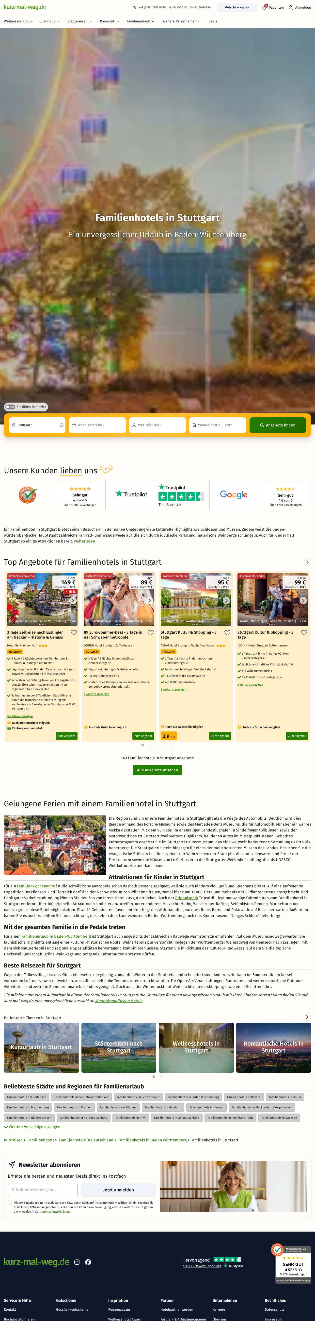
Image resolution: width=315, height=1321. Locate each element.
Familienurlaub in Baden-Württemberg (56, 936)
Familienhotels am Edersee (118, 1107)
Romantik (107, 21)
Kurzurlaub (47, 21)
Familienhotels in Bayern (244, 1097)
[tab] (153, 1076)
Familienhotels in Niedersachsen (29, 1117)
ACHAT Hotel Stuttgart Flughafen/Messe (188, 645)
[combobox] (37, 425)
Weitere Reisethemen (179, 21)
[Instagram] (76, 1263)
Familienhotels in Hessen (206, 1107)
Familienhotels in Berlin (285, 1097)
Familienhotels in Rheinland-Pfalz (230, 1117)
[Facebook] (88, 1263)
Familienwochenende (36, 886)
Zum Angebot (66, 736)
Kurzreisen (14, 1140)
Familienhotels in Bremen (74, 1107)
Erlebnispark (186, 898)
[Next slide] (307, 1017)
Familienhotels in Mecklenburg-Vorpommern (262, 1107)
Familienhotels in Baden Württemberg (193, 1097)
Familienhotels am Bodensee (26, 1097)
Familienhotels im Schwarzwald (138, 1097)
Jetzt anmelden (118, 1190)
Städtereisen (77, 21)
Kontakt (10, 1309)
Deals (212, 21)
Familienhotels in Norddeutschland (83, 1117)
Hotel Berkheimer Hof (23, 645)
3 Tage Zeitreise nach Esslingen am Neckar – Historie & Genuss (35, 635)
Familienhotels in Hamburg (163, 1107)
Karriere (219, 1309)
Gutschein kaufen (237, 7)
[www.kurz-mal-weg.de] (25, 7)
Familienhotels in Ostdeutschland (176, 1117)
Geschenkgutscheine (72, 1309)
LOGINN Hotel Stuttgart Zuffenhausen (110, 645)
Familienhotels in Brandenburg (28, 1107)
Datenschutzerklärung (55, 1211)
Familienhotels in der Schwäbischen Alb (82, 1097)
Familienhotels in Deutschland (86, 1140)
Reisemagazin (119, 1309)
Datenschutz (274, 1309)
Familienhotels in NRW (131, 1117)
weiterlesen (84, 541)
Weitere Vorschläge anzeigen (34, 1126)
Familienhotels (41, 1140)
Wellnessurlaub (16, 21)
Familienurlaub (138, 21)
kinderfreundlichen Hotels (118, 1001)
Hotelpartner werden (176, 1309)
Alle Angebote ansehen (157, 770)
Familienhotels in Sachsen (279, 1117)
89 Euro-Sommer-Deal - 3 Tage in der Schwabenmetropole (113, 635)
